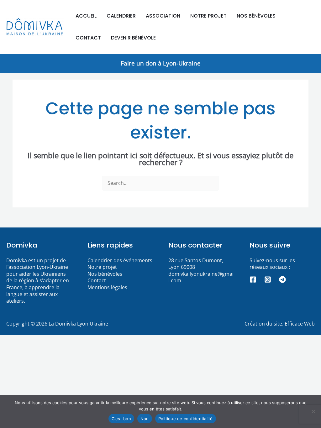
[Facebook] (253, 279)
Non (144, 418)
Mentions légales (107, 287)
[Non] (313, 411)
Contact (88, 37)
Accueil (86, 15)
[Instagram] (267, 279)
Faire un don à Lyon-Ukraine (161, 63)
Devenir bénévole (133, 37)
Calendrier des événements (119, 260)
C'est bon (121, 418)
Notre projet (208, 15)
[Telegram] (282, 279)
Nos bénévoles (256, 15)
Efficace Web (300, 323)
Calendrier (121, 15)
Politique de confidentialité (185, 418)
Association (163, 15)
